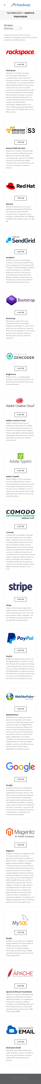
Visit (19, 65)
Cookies (25, 1080)
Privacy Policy (17, 1080)
